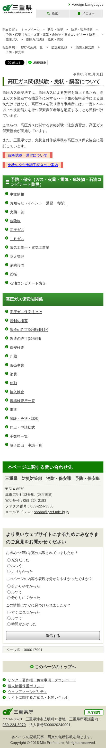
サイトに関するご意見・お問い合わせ (38, 697)
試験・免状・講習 (24, 419)
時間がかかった (24, 624)
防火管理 (17, 257)
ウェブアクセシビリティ (27, 692)
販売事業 (17, 365)
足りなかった (22, 571)
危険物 (15, 221)
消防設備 (17, 265)
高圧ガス (12, 39)
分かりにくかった (25, 598)
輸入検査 (17, 392)
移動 (13, 383)
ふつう (16, 566)
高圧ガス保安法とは (26, 312)
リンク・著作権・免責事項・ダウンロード (42, 680)
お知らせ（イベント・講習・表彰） (38, 203)
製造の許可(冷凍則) (25, 338)
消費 (13, 374)
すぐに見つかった (25, 612)
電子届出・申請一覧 (26, 445)
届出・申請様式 (22, 427)
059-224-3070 (14, 725)
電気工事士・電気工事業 (29, 247)
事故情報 (17, 194)
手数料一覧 (19, 436)
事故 (13, 409)
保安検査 (17, 347)
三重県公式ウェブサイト (17, 8)
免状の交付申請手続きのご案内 (33, 165)
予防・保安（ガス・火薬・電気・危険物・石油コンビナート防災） (52, 34)
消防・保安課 (85, 47)
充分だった (20, 560)
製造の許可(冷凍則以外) (29, 330)
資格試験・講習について (27, 155)
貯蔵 (13, 356)
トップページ (30, 30)
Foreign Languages (87, 4)
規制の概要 (19, 321)
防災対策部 (59, 47)
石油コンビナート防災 (28, 283)
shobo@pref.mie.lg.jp (51, 512)
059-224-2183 (34, 500)
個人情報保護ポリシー (26, 686)
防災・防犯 (55, 30)
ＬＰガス (17, 239)
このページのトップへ (55, 667)
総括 (13, 274)
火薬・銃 (17, 212)
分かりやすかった (25, 586)
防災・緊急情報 (82, 30)
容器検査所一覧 (22, 401)
